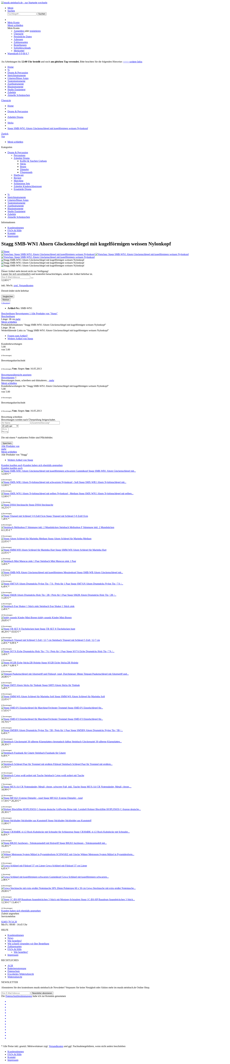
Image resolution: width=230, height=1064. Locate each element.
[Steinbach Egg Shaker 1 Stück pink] (20, 606)
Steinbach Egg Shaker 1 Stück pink (56, 606)
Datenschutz (14, 971)
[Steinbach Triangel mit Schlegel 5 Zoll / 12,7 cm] (26, 640)
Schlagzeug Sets (22, 183)
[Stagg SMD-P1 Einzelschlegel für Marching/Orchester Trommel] (34, 707)
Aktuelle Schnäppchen (19, 217)
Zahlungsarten (21, 42)
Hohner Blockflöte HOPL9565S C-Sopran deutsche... (114, 809)
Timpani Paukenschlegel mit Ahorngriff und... (106, 674)
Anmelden (19, 31)
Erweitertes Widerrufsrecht (21, 974)
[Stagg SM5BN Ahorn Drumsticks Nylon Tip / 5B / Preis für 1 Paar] (36, 730)
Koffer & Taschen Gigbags (33, 161)
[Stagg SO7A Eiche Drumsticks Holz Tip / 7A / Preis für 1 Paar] (33, 651)
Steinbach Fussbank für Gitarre (50, 753)
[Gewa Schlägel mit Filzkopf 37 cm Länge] (23, 865)
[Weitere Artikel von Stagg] (5, 251)
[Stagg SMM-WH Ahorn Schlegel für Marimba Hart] (28, 550)
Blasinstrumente (15, 208)
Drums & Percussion (18, 152)
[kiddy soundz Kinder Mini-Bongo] (19, 617)
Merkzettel (19, 50)
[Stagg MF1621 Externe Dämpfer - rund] (22, 798)
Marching (18, 180)
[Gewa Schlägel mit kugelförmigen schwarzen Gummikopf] (31, 877)
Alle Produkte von (10, 446)
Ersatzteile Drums (22, 189)
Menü (10, 8)
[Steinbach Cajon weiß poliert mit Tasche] (22, 775)
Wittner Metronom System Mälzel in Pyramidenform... (107, 854)
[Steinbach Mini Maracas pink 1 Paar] (20, 561)
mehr (17, 319)
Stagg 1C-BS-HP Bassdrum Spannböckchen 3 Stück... (108, 899)
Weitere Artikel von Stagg (20, 338)
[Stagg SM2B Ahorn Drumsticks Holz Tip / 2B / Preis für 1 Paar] (34, 595)
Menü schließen (15, 25)
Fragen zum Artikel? (18, 335)
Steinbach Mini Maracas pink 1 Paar (58, 561)
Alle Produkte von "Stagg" (44, 313)
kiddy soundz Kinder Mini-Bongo (55, 617)
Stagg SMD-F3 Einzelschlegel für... (85, 719)
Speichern (7, 443)
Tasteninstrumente (16, 203)
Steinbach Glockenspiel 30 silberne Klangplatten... (97, 741)
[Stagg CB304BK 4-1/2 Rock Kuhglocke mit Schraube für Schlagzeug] (37, 831)
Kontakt (11, 233)
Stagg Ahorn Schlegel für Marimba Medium (69, 538)
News (10, 938)
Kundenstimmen (16, 227)
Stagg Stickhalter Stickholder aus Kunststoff (69, 820)
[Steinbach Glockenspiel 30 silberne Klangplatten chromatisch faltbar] (36, 741)
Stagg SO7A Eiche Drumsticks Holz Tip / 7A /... (90, 651)
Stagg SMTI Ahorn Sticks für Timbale (61, 685)
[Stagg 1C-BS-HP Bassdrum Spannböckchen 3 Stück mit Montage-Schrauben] (41, 899)
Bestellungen (20, 45)
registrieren (35, 31)
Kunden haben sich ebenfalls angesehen (43, 465)
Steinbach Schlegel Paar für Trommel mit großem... (87, 764)
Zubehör (12, 214)
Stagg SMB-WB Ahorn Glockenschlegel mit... (100, 572)
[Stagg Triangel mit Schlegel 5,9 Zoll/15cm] (23, 516)
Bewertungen (23, 313)
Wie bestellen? (15, 940)
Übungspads (26, 172)
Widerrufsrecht (15, 977)
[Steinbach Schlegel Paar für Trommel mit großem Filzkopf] (31, 764)
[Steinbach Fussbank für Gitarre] (18, 753)
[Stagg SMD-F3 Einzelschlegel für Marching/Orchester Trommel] (34, 719)
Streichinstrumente (17, 197)
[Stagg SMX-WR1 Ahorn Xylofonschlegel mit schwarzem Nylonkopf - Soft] (40, 482)
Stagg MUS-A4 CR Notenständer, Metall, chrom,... (106, 786)
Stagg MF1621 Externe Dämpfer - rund (63, 798)
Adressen (18, 39)
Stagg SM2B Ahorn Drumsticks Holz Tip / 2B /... (91, 595)
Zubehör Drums (22, 158)
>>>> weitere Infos (132, 61)
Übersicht (18, 33)
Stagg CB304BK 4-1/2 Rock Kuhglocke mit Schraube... (102, 831)
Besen (23, 166)
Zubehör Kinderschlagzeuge (28, 186)
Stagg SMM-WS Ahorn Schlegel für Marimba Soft (80, 696)
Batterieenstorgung (17, 968)
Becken (17, 178)
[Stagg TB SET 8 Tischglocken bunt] (20, 628)
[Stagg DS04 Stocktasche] (15, 504)
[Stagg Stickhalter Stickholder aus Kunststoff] (24, 820)
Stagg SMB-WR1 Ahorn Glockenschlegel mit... (112, 471)
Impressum (13, 236)
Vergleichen (8, 296)
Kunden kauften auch (12, 465)
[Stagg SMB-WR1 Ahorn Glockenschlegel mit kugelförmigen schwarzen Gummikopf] (45, 471)
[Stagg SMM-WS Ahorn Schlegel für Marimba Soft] (28, 696)
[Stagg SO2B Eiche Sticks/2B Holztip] (21, 662)
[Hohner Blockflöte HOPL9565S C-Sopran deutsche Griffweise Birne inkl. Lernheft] (44, 809)
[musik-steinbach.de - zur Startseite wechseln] (24, 2)
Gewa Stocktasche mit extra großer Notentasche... (111, 888)
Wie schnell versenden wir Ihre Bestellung (28, 943)
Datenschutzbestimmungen (18, 996)
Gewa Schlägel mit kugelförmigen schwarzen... (85, 877)
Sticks (23, 163)
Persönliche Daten (23, 36)
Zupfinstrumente (16, 205)
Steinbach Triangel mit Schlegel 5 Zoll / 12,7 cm (76, 640)
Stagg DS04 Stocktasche (41, 504)
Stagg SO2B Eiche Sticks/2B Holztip (59, 662)
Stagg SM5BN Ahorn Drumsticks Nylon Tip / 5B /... (97, 730)
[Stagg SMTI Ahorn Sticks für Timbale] (21, 685)
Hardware (19, 175)
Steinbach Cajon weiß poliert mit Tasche (64, 775)
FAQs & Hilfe (15, 230)
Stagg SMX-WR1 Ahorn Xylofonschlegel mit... (102, 482)
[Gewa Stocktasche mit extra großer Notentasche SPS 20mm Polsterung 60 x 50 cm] (43, 888)
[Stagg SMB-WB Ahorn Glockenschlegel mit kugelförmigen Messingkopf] (39, 572)
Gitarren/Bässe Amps (18, 200)
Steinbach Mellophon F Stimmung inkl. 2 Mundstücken (86, 527)
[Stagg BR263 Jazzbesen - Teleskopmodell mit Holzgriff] (30, 843)
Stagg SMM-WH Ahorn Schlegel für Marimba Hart (80, 550)
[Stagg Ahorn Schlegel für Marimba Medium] (24, 538)
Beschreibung (8, 313)
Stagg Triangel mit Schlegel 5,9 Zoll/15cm (67, 516)
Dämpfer (24, 169)
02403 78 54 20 (9, 921)
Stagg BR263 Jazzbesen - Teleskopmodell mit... (83, 843)
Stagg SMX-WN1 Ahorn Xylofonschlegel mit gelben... (106, 493)
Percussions (19, 155)
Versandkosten (56, 1046)
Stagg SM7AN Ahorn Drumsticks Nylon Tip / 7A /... (97, 583)
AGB (10, 965)
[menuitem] (118, 8)
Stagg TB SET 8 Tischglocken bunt (57, 628)
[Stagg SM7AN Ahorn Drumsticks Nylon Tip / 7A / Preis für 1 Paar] (36, 583)
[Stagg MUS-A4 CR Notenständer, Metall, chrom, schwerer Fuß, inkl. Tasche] (41, 786)
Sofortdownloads (22, 48)
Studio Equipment (16, 211)
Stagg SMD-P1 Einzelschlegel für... (85, 707)
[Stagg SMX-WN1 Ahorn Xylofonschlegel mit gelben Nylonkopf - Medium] (40, 493)
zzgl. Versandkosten (23, 285)
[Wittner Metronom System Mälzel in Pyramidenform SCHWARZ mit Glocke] (41, 854)
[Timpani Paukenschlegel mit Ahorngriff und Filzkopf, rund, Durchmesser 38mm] (42, 674)
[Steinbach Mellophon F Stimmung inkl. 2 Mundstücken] (30, 527)
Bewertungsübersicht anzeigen (16, 374)
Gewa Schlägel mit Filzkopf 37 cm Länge (66, 865)
